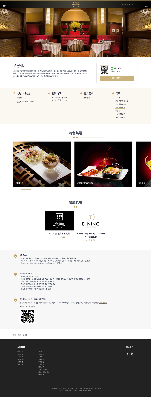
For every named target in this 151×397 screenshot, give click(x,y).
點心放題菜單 (120, 117)
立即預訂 (119, 78)
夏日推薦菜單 (120, 108)
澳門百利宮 (98, 388)
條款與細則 (103, 303)
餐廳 (19, 335)
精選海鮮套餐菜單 (121, 101)
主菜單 (117, 98)
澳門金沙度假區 (88, 388)
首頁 (14, 335)
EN (125, 4)
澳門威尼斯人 (62, 388)
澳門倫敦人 (71, 388)
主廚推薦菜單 (120, 114)
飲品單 (117, 111)
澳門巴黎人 (79, 388)
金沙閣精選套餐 (121, 104)
